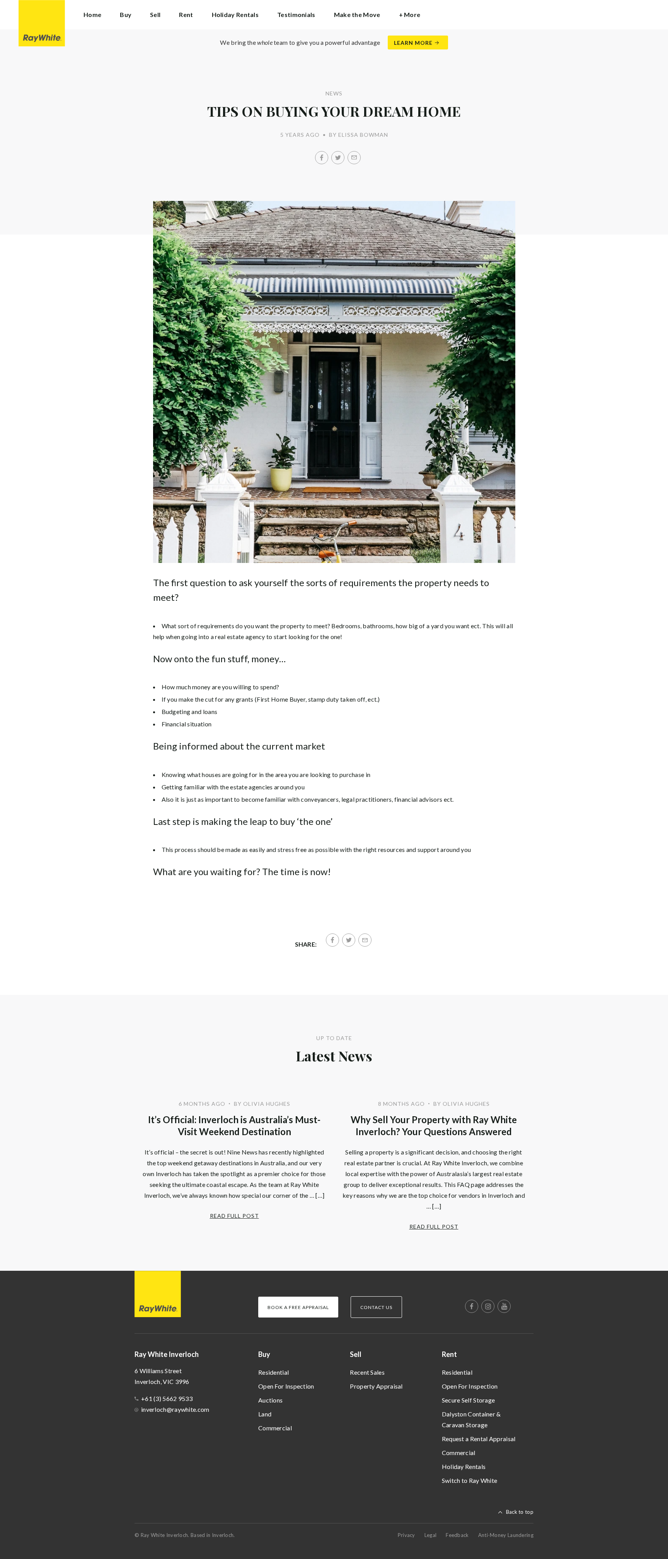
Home (92, 14)
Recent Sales (367, 1372)
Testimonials (296, 14)
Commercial (275, 1427)
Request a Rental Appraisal (479, 1438)
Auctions (270, 1400)
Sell (355, 1354)
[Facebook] (321, 157)
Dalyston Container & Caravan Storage (471, 1419)
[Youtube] (504, 1306)
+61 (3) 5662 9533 (167, 1398)
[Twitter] (337, 157)
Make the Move (357, 14)
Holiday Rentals (235, 14)
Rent (449, 1354)
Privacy (406, 1535)
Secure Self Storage (468, 1400)
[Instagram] (487, 1306)
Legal (430, 1535)
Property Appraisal (376, 1386)
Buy (264, 1354)
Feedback (457, 1535)
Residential (273, 1372)
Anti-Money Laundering (505, 1535)
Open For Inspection (286, 1386)
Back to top (519, 1512)
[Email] (354, 157)
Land (264, 1414)
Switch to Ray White (470, 1480)
